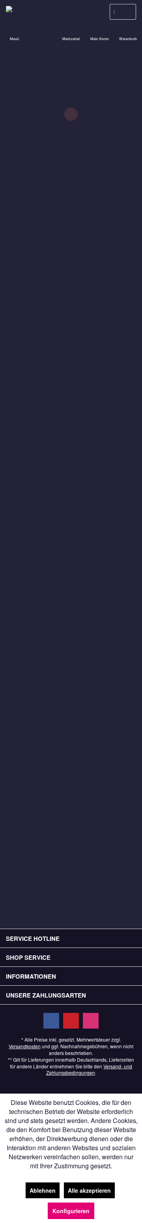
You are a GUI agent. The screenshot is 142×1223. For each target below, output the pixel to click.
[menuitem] (128, 33)
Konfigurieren (71, 1211)
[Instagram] (91, 1021)
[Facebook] (51, 1021)
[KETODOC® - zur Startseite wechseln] (35, 12)
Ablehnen (43, 1190)
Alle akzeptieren (89, 1190)
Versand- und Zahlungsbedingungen (89, 1069)
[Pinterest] (71, 1021)
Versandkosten (25, 1046)
